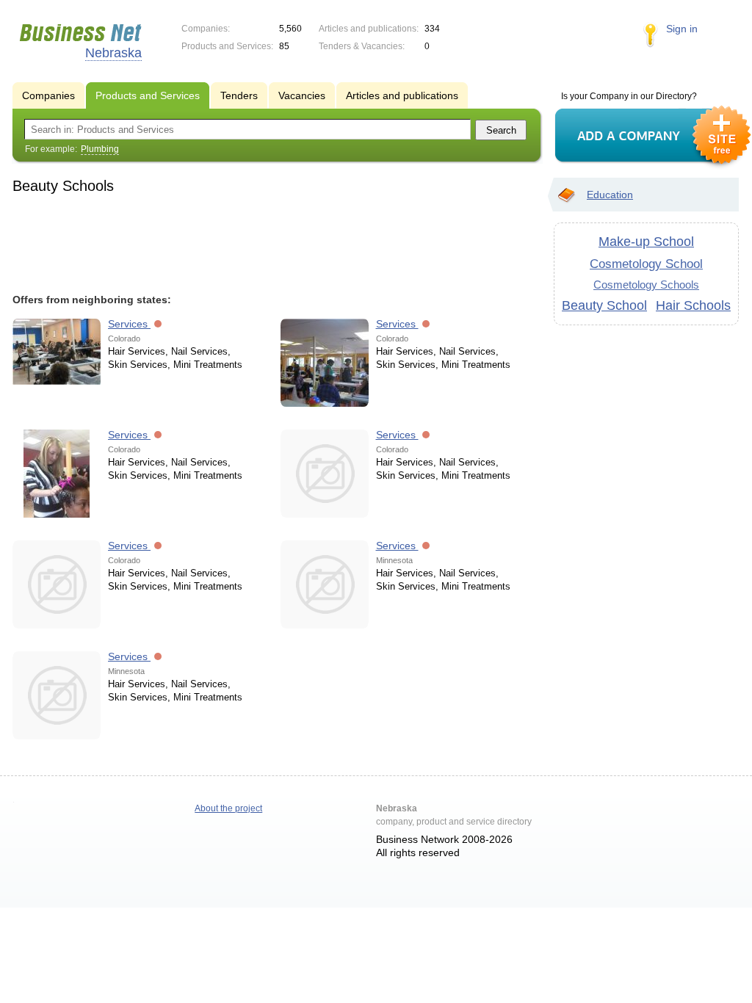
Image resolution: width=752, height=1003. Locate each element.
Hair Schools (693, 305)
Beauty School (604, 305)
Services (129, 324)
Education (610, 194)
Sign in (682, 29)
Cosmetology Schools (646, 284)
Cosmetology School (646, 263)
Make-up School (646, 241)
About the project (228, 808)
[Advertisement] (269, 242)
